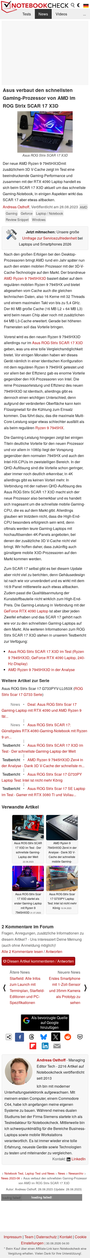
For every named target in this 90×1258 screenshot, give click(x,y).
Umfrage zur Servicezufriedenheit (49, 238)
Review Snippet (17, 219)
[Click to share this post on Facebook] (19, 1037)
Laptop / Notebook (49, 213)
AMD (83, 207)
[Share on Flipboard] (32, 1046)
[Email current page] (57, 1046)
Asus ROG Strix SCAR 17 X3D (57, 342)
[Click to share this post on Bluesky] (43, 1037)
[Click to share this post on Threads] (31, 1037)
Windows (38, 219)
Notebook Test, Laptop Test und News (29, 1173)
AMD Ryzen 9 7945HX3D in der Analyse (41, 669)
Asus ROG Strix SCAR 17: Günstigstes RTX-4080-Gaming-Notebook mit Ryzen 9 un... (44, 731)
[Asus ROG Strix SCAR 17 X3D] (45, 132)
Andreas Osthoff (16, 206)
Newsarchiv (76, 1173)
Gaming (11, 213)
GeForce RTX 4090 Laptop (26, 611)
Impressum (13, 1236)
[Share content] (9, 1037)
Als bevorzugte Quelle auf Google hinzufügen (49, 1022)
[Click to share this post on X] (55, 1036)
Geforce (27, 213)
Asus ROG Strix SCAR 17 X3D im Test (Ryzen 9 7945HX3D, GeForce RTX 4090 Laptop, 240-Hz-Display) (46, 657)
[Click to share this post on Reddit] (67, 1036)
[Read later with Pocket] (79, 1036)
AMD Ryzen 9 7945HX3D (25, 278)
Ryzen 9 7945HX (49, 427)
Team (28, 1236)
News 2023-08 (10, 1178)
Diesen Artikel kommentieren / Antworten (40, 961)
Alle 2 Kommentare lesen (22, 951)
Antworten (54, 951)
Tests (26, 14)
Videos (61, 14)
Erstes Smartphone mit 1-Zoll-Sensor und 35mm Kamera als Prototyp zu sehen (64, 990)
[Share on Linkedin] (45, 1046)
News (43, 14)
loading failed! (11, 1197)
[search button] (73, 5)
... (84, 14)
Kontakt (66, 1236)
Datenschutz (46, 1236)
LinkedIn (78, 1158)
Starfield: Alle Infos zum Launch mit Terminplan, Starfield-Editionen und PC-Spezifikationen (27, 990)
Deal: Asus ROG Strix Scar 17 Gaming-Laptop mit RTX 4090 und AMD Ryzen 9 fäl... (41, 710)
